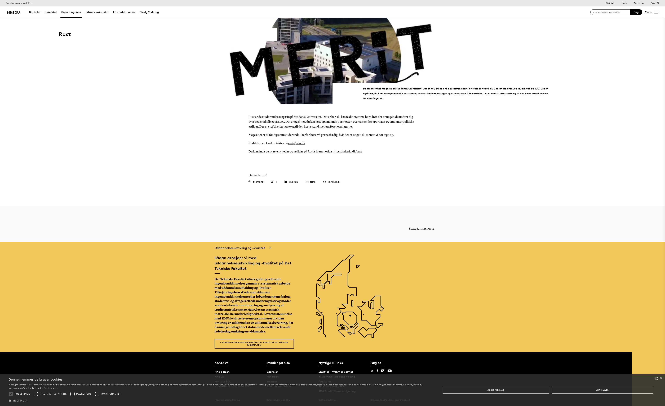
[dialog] (332, 390)
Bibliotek (610, 3)
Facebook (258, 182)
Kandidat (51, 12)
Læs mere (53, 388)
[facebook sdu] (377, 370)
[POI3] (345, 329)
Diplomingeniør (71, 12)
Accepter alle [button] (495, 390)
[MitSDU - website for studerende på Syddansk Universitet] (13, 12)
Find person (222, 371)
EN (657, 3)
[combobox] (656, 378)
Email (313, 182)
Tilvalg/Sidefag (149, 12)
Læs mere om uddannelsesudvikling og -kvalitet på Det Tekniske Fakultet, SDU (254, 343)
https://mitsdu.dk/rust (347, 151)
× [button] (661, 378)
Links (624, 3)
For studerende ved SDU (19, 3)
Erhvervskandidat (97, 12)
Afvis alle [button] (602, 389)
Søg (636, 12)
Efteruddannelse (124, 12)
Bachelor (35, 12)
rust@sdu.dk (296, 143)
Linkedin (293, 182)
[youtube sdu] (390, 370)
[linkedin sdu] (371, 370)
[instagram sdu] (382, 370)
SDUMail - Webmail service (335, 371)
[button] (219, 401)
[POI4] (351, 317)
